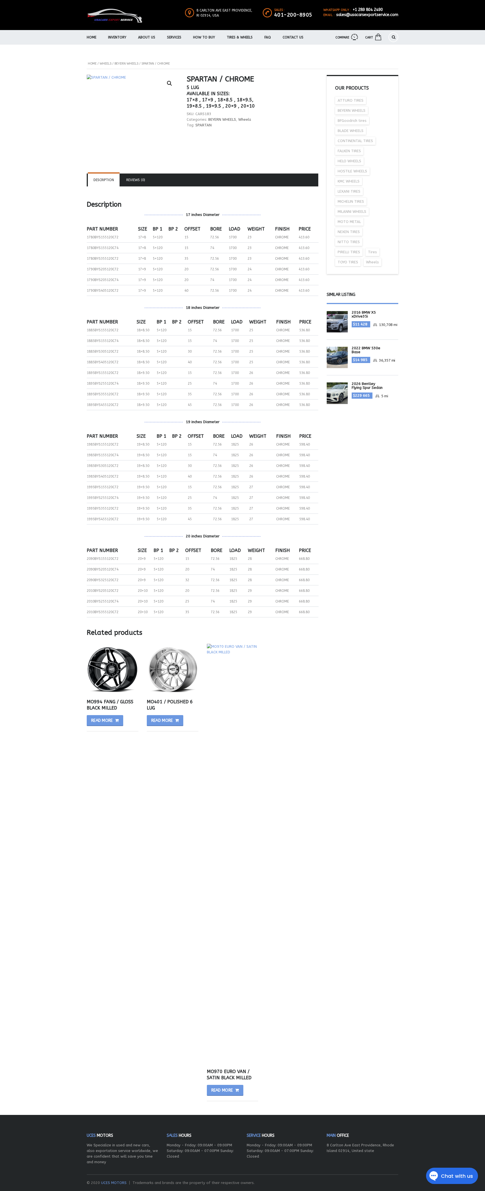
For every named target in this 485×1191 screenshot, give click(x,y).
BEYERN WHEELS (126, 63)
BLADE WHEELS (350, 131)
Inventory (117, 37)
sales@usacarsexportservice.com (367, 14)
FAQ (267, 37)
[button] (169, 83)
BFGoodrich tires (352, 120)
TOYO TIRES (348, 262)
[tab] (104, 180)
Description (103, 180)
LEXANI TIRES (349, 191)
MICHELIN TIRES (351, 201)
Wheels (105, 63)
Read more (102, 720)
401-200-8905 (293, 15)
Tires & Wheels (240, 37)
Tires (372, 252)
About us (146, 37)
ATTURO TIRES (350, 100)
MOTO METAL (349, 222)
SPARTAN (203, 125)
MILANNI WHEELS (352, 211)
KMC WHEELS (349, 181)
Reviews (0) (135, 180)
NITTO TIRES (349, 242)
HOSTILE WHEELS (352, 171)
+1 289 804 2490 (368, 9)
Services (174, 37)
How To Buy (204, 37)
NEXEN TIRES (349, 232)
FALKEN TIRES (349, 151)
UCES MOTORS (114, 1183)
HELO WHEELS (349, 161)
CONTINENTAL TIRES (355, 141)
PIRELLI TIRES (349, 252)
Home (91, 37)
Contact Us (293, 37)
